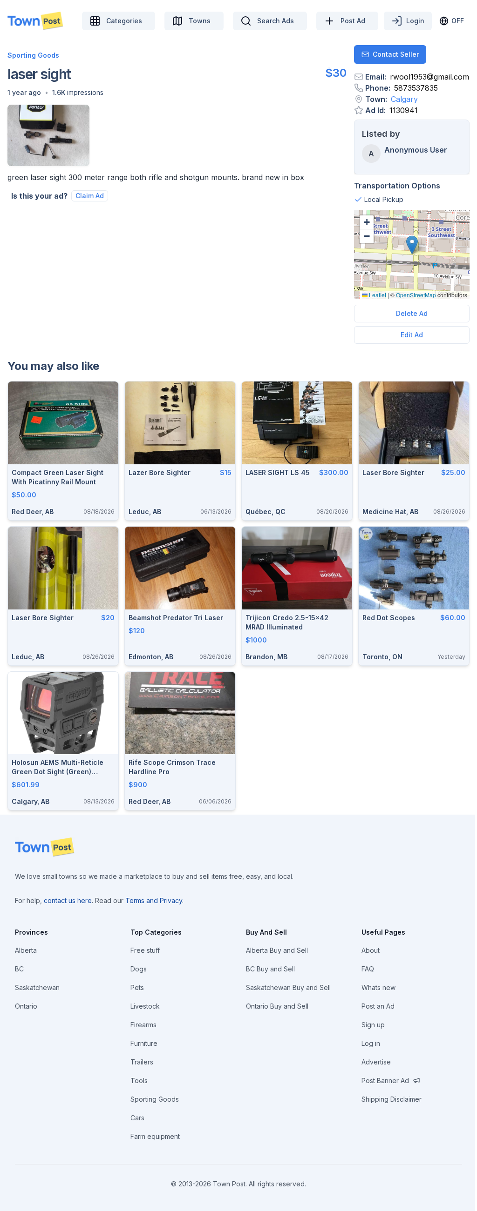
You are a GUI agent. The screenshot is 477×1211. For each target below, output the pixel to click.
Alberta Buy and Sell (277, 950)
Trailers (141, 1062)
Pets (137, 987)
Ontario (26, 1006)
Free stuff (145, 950)
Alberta (26, 950)
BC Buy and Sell (270, 969)
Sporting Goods (33, 55)
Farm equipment (155, 1136)
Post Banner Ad (385, 1080)
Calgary (404, 99)
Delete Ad (412, 313)
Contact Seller (396, 54)
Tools (139, 1080)
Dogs (138, 969)
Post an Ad (378, 1006)
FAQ (367, 969)
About (370, 950)
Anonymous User (415, 149)
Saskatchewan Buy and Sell (288, 987)
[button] (24, 92)
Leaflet (377, 295)
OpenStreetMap (416, 295)
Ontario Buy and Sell (277, 1006)
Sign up (373, 1025)
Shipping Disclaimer (391, 1099)
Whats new (378, 987)
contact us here (68, 900)
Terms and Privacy (153, 900)
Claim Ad (89, 196)
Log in (370, 1043)
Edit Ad (412, 335)
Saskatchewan (37, 987)
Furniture (143, 1043)
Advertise (376, 1062)
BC (19, 969)
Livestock (145, 1006)
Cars (137, 1118)
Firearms (143, 1025)
